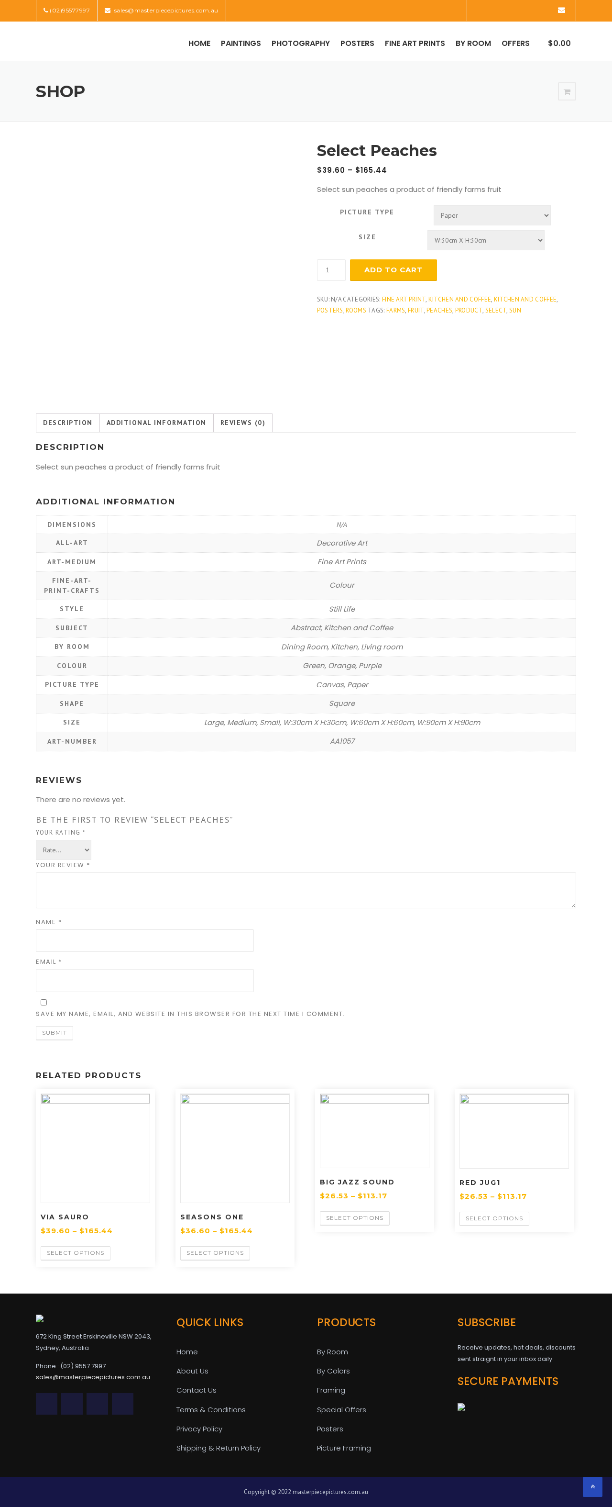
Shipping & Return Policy (218, 1448)
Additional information (157, 422)
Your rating (61, 832)
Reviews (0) (243, 422)
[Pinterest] (520, 9)
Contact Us (196, 1390)
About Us (192, 1371)
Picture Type (367, 212)
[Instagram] (547, 9)
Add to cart (393, 269)
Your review (63, 865)
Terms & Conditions (211, 1410)
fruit (416, 310)
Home (199, 43)
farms (395, 310)
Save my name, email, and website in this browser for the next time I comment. (190, 1013)
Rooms (356, 310)
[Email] (561, 9)
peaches (439, 310)
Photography (301, 43)
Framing (331, 1390)
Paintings (241, 43)
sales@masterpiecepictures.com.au (165, 10)
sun (515, 310)
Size (367, 237)
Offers (516, 43)
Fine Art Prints (415, 43)
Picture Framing (344, 1448)
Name (49, 922)
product (468, 310)
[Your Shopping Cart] (567, 92)
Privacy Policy (199, 1429)
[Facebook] (493, 9)
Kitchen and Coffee (459, 299)
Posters (357, 43)
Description (68, 422)
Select (496, 310)
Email (49, 961)
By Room (473, 43)
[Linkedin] (507, 9)
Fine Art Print (404, 299)
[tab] (68, 423)
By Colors (333, 1371)
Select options (75, 1252)
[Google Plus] (533, 9)
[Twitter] (480, 9)
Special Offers (341, 1410)
